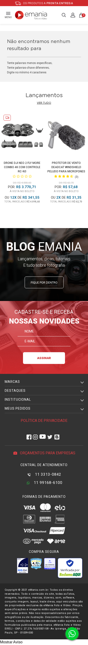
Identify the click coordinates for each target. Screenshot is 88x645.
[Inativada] (22, 565)
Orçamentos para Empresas (47, 453)
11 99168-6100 (47, 482)
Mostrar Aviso (11, 642)
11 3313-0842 (47, 474)
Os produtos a (47, 3)
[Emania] (31, 15)
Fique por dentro (44, 282)
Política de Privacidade (44, 420)
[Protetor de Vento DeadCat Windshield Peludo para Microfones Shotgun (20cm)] (66, 136)
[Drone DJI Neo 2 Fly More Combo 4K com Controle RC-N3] (22, 136)
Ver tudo (44, 103)
